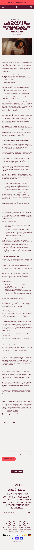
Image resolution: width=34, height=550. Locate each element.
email (15, 408)
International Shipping (20, 531)
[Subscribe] (28, 512)
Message (4, 442)
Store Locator (28, 527)
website (9, 410)
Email (3, 434)
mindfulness (13, 19)
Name (3, 426)
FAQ (4, 527)
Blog (10, 529)
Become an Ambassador (25, 529)
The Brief (18, 471)
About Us (5, 529)
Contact (9, 527)
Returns (11, 531)
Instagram (15, 410)
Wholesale (15, 529)
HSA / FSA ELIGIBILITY (18, 527)
